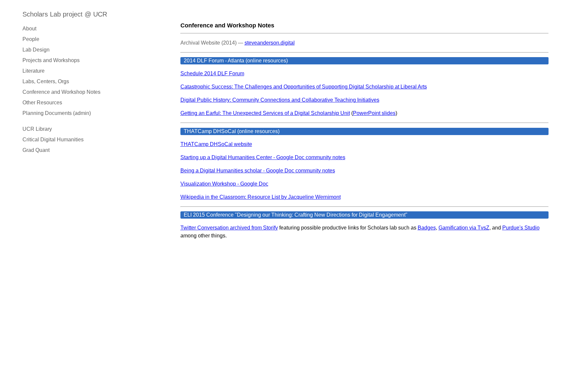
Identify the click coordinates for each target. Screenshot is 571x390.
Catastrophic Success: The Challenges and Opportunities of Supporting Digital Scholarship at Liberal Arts (303, 86)
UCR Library (37, 129)
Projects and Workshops (51, 60)
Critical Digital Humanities (53, 139)
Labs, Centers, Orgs (45, 81)
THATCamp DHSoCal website (216, 144)
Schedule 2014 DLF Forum (212, 73)
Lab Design (36, 50)
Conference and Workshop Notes (61, 92)
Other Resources (42, 102)
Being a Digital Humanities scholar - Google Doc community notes (257, 170)
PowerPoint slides (374, 113)
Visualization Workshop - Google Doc (224, 184)
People (30, 39)
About (29, 28)
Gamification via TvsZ (463, 227)
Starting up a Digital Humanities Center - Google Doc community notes (262, 157)
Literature (33, 71)
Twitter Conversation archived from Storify (229, 227)
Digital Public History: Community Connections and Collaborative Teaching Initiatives (279, 100)
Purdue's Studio (521, 227)
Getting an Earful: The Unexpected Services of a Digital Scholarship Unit (265, 113)
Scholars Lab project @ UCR (64, 14)
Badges (427, 227)
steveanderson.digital (270, 43)
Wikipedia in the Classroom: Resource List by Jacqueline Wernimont (260, 197)
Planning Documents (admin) (56, 113)
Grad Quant (36, 150)
